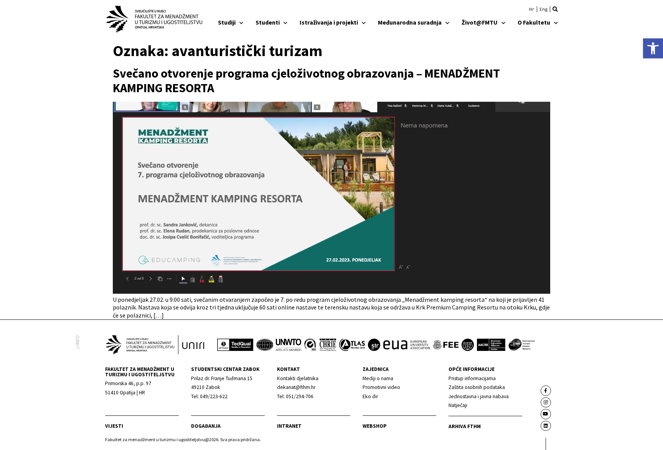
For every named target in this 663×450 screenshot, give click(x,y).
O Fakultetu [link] (534, 22)
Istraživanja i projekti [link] (329, 22)
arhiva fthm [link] (465, 426)
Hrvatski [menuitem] (531, 9)
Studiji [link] (227, 22)
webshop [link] (375, 426)
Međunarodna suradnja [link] (410, 22)
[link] (653, 48)
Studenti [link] (268, 22)
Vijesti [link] (114, 426)
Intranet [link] (289, 426)
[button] (555, 9)
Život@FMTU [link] (480, 22)
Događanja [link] (206, 426)
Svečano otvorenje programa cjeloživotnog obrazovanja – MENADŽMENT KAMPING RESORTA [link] (306, 81)
